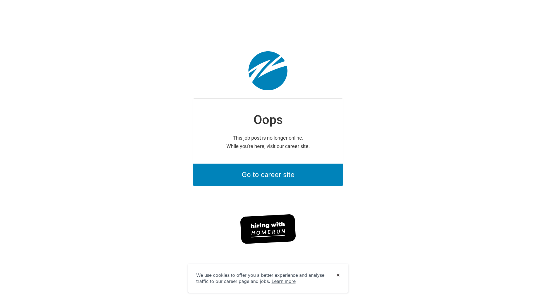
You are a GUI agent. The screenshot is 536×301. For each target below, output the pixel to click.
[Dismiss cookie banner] (338, 275)
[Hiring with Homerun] (268, 229)
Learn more (284, 281)
